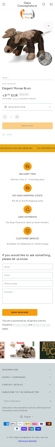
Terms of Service (41, 324)
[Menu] (4, 4)
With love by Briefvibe (27, 441)
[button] (43, 4)
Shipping (15, 99)
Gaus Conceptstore (22, 437)
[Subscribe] (51, 401)
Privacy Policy (20, 324)
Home (4, 78)
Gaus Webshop (9, 84)
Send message (19, 312)
